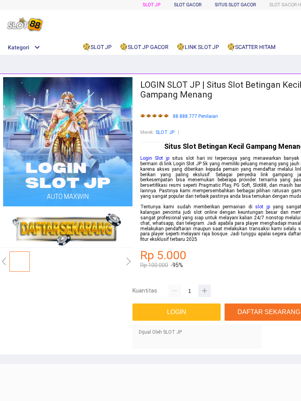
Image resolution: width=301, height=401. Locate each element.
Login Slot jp (154, 158)
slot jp (262, 207)
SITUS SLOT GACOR (235, 4)
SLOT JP (152, 4)
